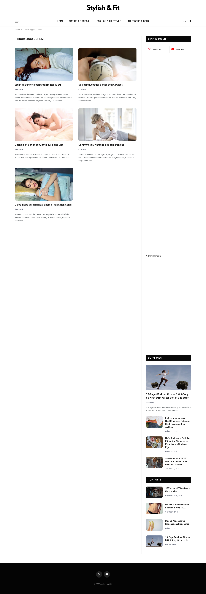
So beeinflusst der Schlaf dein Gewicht (100, 84)
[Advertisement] (168, 105)
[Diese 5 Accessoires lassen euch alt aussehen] (154, 525)
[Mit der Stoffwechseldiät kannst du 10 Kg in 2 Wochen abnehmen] (154, 508)
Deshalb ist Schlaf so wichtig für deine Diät (39, 144)
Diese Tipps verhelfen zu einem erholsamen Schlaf (44, 204)
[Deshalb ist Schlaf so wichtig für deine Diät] (44, 124)
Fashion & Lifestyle (109, 21)
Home (60, 21)
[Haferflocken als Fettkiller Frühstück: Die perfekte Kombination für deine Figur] (154, 442)
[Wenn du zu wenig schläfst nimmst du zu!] (44, 64)
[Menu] (17, 21)
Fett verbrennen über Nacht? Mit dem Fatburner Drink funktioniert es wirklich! (177, 422)
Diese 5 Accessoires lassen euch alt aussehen (177, 522)
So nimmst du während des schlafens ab (101, 144)
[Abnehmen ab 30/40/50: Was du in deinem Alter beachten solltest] (154, 462)
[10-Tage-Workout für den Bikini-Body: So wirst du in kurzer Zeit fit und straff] (168, 377)
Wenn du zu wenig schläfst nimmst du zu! (38, 84)
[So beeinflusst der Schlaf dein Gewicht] (107, 64)
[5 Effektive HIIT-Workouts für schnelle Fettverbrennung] (154, 492)
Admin (20, 89)
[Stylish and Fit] (103, 8)
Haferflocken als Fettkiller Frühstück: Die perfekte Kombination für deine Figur (177, 443)
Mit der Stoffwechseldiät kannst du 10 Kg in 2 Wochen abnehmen (177, 506)
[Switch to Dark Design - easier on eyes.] (185, 21)
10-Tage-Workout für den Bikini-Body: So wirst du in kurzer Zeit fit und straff (167, 396)
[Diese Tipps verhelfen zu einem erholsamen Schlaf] (44, 184)
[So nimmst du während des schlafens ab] (107, 124)
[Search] (189, 21)
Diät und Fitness (79, 21)
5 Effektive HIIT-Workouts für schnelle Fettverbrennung (177, 490)
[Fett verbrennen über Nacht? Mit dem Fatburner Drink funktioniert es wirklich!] (154, 422)
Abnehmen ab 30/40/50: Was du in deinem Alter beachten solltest (176, 461)
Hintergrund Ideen (137, 21)
